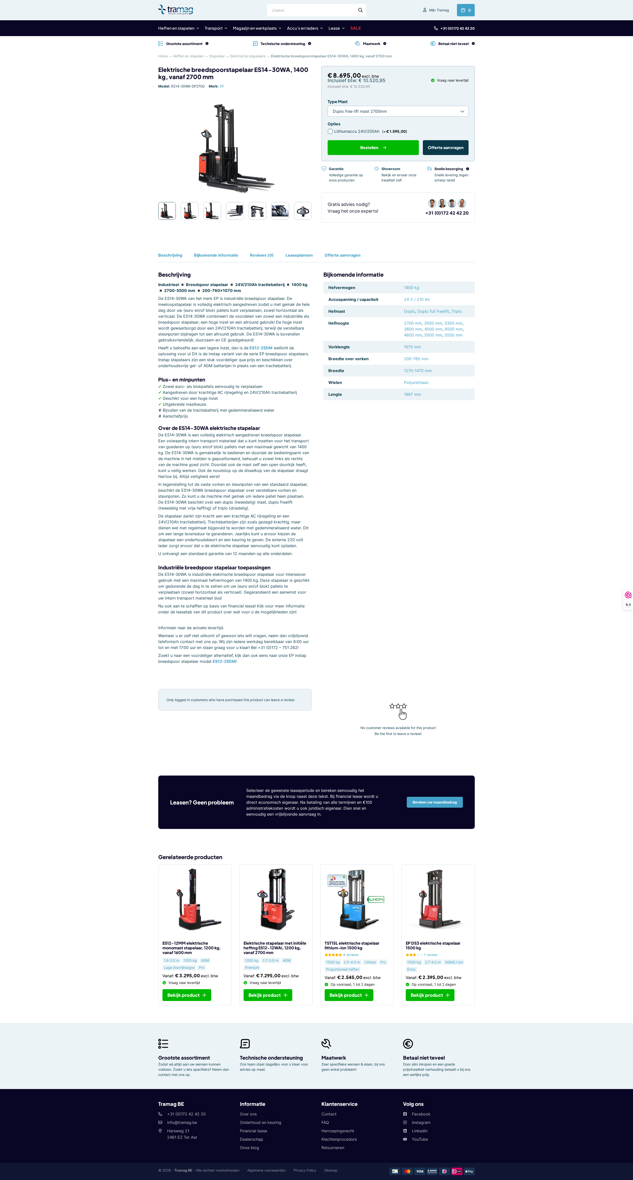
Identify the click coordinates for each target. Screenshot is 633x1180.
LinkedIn (420, 1130)
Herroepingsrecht (337, 1130)
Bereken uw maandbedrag (435, 802)
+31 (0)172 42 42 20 (457, 28)
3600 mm (413, 329)
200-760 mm (416, 358)
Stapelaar (217, 56)
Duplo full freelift (433, 311)
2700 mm (413, 323)
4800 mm (413, 335)
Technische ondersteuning (271, 1057)
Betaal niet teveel (424, 1057)
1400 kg (411, 287)
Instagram (421, 1122)
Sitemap (331, 1170)
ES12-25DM (260, 347)
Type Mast (338, 101)
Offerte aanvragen (446, 147)
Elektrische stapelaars (248, 56)
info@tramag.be (182, 1122)
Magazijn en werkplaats (255, 28)
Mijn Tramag (439, 10)
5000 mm (433, 335)
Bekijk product (183, 995)
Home (163, 56)
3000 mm (433, 323)
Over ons (248, 1114)
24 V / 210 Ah (417, 299)
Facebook (421, 1114)
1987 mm (412, 394)
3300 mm (453, 323)
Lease (334, 28)
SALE (355, 28)
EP (222, 86)
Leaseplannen (299, 255)
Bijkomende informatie (216, 255)
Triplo (456, 311)
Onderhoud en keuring (260, 1122)
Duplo (409, 311)
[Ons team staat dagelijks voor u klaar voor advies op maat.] (309, 43)
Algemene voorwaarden (266, 1170)
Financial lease (253, 1130)
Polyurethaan (416, 382)
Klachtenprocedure (339, 1139)
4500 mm (454, 329)
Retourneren (332, 1147)
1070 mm (412, 346)
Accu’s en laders (302, 28)
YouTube (420, 1139)
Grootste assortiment (184, 1057)
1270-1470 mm (418, 370)
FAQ (325, 1122)
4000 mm (433, 329)
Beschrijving (170, 255)
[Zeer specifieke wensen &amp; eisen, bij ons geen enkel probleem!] (384, 43)
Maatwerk (333, 1057)
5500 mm (454, 335)
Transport (214, 28)
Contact (329, 1114)
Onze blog (249, 1147)
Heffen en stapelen (176, 28)
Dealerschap (251, 1139)
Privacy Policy (305, 1170)
